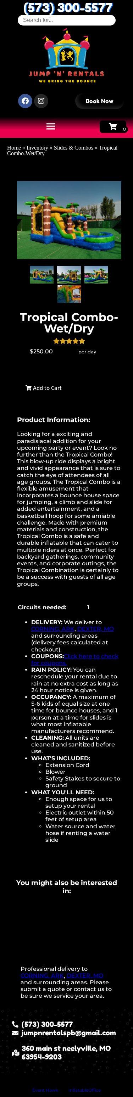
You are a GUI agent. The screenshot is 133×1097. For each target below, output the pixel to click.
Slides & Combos (73, 148)
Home (14, 148)
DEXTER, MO (95, 629)
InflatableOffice (84, 1090)
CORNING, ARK (52, 629)
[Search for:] (67, 20)
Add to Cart (47, 387)
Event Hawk (45, 1090)
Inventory (37, 148)
